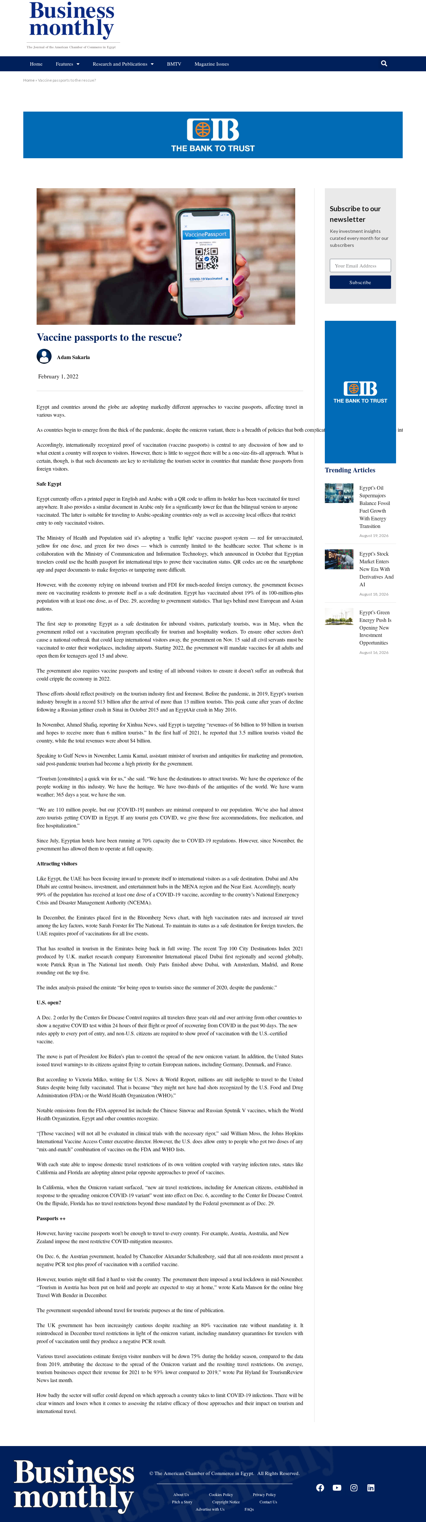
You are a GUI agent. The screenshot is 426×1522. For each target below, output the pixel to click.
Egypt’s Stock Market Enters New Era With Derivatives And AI (376, 569)
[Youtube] (337, 1488)
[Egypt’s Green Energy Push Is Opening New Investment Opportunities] (339, 618)
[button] (383, 63)
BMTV (174, 63)
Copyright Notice (226, 1501)
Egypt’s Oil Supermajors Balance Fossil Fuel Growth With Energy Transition (374, 506)
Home (36, 63)
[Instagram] (354, 1488)
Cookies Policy (221, 1494)
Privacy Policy (264, 1494)
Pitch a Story (182, 1501)
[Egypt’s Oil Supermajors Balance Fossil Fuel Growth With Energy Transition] (339, 493)
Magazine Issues (212, 63)
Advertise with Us (210, 1509)
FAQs (249, 1509)
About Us (181, 1494)
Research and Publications (120, 63)
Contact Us (268, 1501)
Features (64, 63)
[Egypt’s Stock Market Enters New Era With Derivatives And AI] (339, 559)
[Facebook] (320, 1488)
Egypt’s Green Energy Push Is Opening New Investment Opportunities (375, 627)
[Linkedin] (371, 1488)
